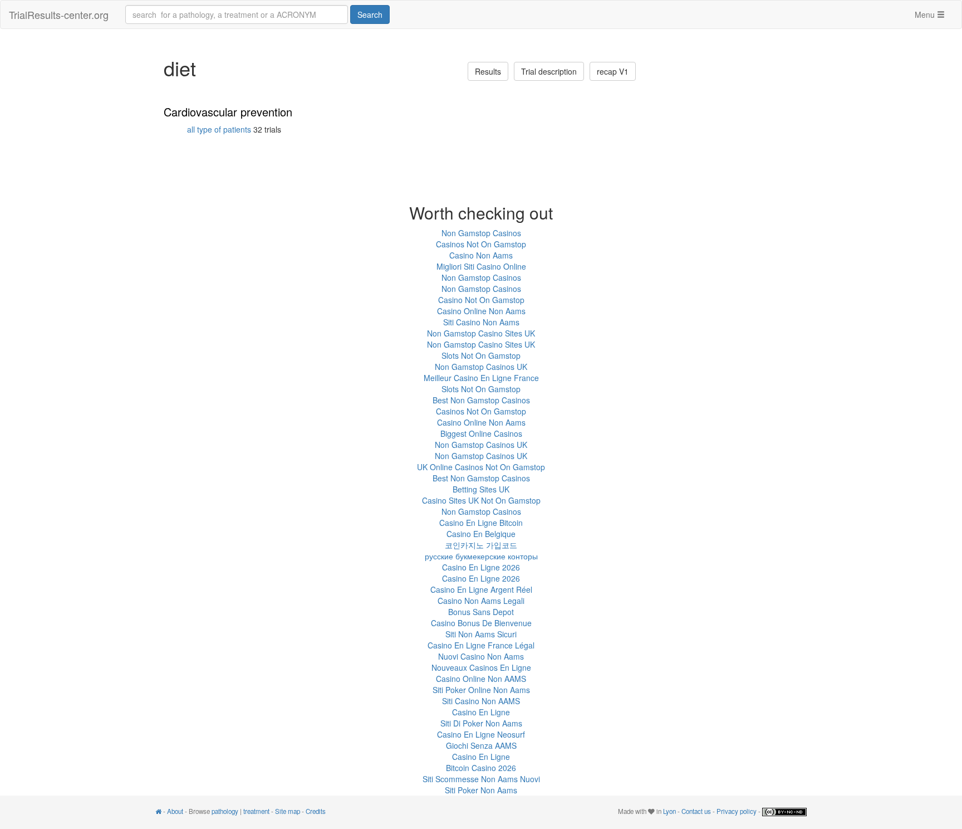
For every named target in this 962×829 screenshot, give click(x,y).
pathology (225, 811)
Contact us (696, 811)
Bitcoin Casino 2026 (481, 767)
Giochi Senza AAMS (481, 745)
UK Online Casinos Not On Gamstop (481, 466)
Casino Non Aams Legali (481, 600)
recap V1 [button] (613, 71)
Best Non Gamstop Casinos (481, 400)
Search (369, 14)
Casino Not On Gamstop (481, 299)
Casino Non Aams (481, 255)
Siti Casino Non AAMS (481, 700)
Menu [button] (926, 14)
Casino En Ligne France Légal (481, 645)
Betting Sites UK (481, 489)
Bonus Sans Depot (481, 611)
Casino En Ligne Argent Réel (481, 589)
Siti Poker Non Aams (481, 790)
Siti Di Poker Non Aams (481, 723)
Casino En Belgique (481, 533)
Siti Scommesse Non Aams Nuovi (481, 778)
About (175, 811)
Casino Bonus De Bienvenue (481, 622)
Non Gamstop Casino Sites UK (481, 333)
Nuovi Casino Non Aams (481, 656)
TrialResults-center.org (59, 14)
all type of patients (219, 129)
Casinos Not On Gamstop (481, 244)
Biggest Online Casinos (481, 433)
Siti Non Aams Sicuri (481, 634)
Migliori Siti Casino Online (481, 266)
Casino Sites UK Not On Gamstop (481, 500)
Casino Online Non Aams (481, 310)
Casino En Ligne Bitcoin (481, 522)
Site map (287, 811)
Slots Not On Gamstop (481, 355)
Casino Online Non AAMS (481, 678)
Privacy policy (736, 811)
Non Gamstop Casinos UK (481, 366)
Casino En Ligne (481, 712)
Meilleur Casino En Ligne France (481, 377)
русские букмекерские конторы (481, 556)
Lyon (669, 811)
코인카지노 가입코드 (481, 544)
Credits (316, 811)
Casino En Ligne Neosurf (481, 734)
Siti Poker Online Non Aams (481, 689)
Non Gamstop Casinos (481, 232)
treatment (256, 811)
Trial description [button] (549, 71)
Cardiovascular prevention (228, 112)
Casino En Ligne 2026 (481, 567)
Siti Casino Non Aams (481, 322)
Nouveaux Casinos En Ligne (481, 667)
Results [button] (488, 71)
